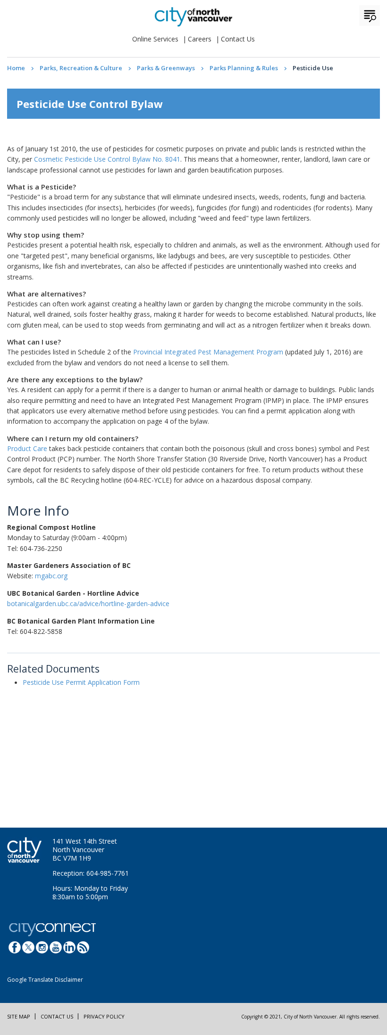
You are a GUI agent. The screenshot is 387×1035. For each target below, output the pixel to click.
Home (16, 68)
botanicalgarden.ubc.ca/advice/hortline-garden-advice (88, 603)
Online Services (155, 38)
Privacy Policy (104, 1016)
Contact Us (238, 38)
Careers (199, 38)
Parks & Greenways (166, 68)
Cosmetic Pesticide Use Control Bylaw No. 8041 (107, 159)
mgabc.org (51, 575)
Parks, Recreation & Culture (81, 68)
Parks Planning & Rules (244, 68)
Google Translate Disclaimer (45, 980)
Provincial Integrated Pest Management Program (208, 351)
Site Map (18, 1016)
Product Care (27, 448)
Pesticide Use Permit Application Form (81, 682)
